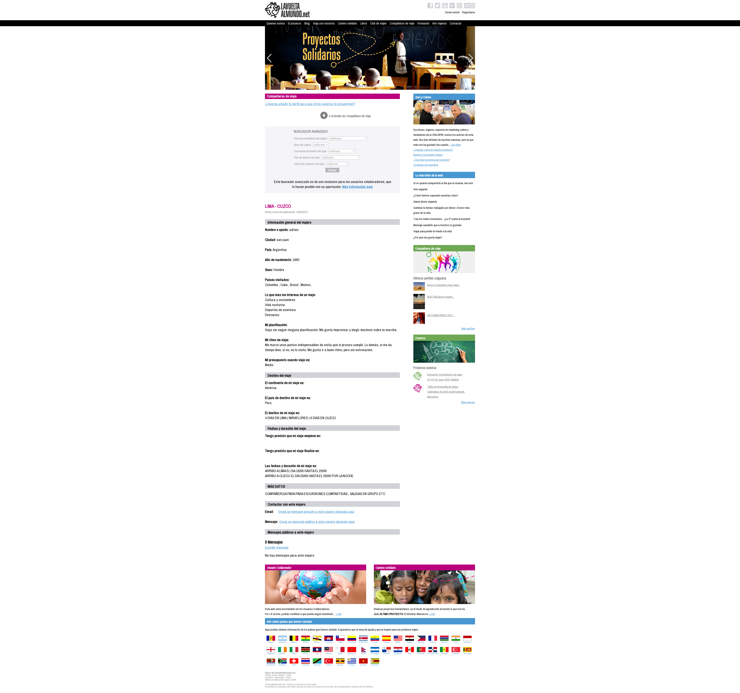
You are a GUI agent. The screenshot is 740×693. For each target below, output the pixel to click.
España (386, 642)
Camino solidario (347, 23)
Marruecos (351, 653)
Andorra (271, 642)
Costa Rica (363, 642)
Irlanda (282, 653)
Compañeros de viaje (402, 23)
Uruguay (351, 665)
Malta (340, 653)
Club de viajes (378, 23)
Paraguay (398, 653)
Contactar (455, 23)
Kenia (305, 653)
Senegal (444, 653)
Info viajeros (439, 23)
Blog (307, 23)
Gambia (444, 642)
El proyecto (294, 23)
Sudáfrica (282, 665)
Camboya (328, 642)
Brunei (317, 642)
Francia (433, 642)
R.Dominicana (432, 653)
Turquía (328, 665)
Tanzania (317, 665)
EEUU (397, 642)
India (456, 642)
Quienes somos (276, 23)
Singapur (455, 653)
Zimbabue (375, 665)
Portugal (421, 653)
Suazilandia (270, 665)
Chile (340, 642)
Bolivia (305, 642)
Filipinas (421, 642)
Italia (294, 653)
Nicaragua (375, 653)
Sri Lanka (467, 653)
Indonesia (467, 642)
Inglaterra (271, 653)
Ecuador (375, 642)
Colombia (352, 642)
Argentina (282, 642)
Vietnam (363, 665)
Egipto (409, 642)
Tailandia (305, 665)
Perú (409, 653)
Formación (423, 23)
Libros (363, 23)
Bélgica (294, 642)
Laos (317, 653)
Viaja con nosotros (324, 23)
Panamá (386, 653)
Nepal (363, 653)
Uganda (340, 665)
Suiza (294, 665)
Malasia (328, 653)
